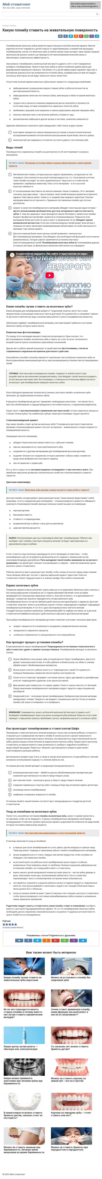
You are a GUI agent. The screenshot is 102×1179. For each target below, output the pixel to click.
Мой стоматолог (16, 4)
